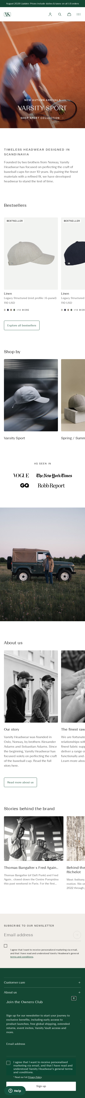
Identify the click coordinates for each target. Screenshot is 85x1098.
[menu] (78, 14)
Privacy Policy (35, 1077)
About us (10, 992)
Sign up (41, 1086)
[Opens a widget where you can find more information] (15, 1091)
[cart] (69, 14)
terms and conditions (21, 956)
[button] (79, 404)
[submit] (77, 935)
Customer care (14, 982)
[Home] (7, 14)
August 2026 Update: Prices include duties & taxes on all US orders (42, 3)
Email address (15, 1044)
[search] (59, 14)
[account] (50, 14)
